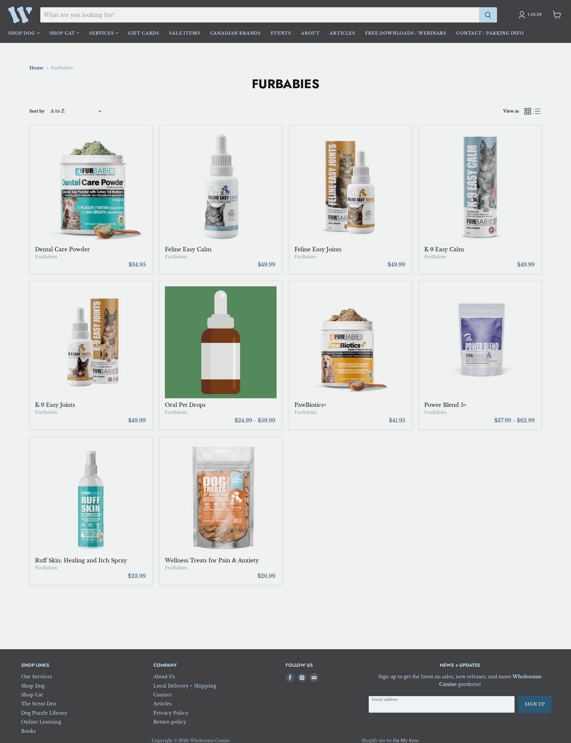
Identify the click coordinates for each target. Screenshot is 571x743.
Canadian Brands (235, 33)
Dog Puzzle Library (44, 713)
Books (28, 731)
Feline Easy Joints (317, 249)
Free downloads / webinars (405, 33)
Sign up (535, 704)
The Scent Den (39, 704)
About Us (164, 677)
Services (102, 33)
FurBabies (46, 256)
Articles (342, 33)
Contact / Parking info (489, 33)
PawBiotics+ (310, 405)
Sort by (37, 111)
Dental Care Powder (62, 249)
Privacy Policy (170, 713)
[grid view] (527, 111)
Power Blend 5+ (445, 405)
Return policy (169, 722)
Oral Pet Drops (185, 405)
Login (535, 15)
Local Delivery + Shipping (184, 686)
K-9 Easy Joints (55, 405)
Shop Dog (22, 33)
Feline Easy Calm (188, 249)
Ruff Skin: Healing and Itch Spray (81, 560)
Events (281, 33)
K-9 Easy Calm (444, 249)
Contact (162, 695)
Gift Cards (143, 33)
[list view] (537, 111)
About (310, 33)
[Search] (488, 14)
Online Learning (41, 722)
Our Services (36, 677)
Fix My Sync (406, 740)
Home (36, 68)
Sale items (184, 33)
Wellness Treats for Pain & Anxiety (212, 560)
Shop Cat (63, 33)
